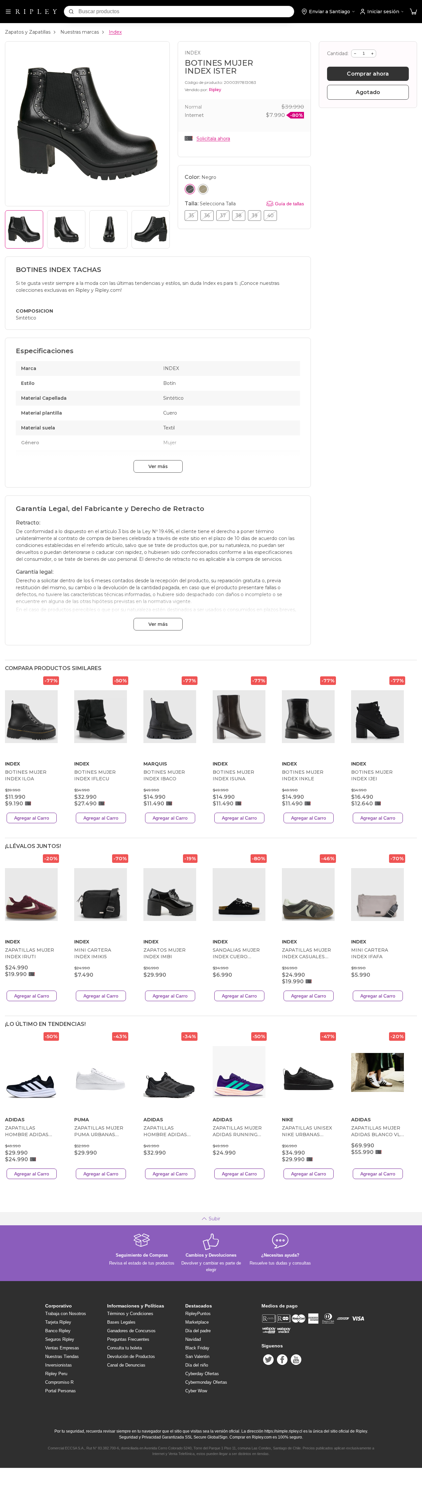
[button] (413, 12)
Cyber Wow (196, 1390)
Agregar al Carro (31, 818)
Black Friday (197, 1347)
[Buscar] (71, 11)
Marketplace (197, 1322)
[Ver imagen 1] (24, 229)
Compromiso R (59, 1382)
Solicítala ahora (213, 139)
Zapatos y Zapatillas (27, 32)
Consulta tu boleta (124, 1347)
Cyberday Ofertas (202, 1373)
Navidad (193, 1339)
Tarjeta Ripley (58, 1322)
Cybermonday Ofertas (206, 1382)
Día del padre (198, 1330)
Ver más (158, 466)
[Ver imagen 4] (151, 229)
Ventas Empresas (62, 1347)
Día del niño (196, 1365)
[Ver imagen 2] (66, 229)
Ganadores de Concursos (131, 1330)
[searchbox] (186, 11)
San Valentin (197, 1356)
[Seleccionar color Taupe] (203, 189)
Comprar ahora (368, 74)
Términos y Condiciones (130, 1313)
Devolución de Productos (131, 1356)
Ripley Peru (56, 1373)
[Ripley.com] (36, 11)
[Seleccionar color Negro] (190, 189)
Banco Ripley (58, 1330)
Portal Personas (60, 1390)
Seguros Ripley (59, 1339)
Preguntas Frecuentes (128, 1339)
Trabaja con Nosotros (65, 1313)
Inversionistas (58, 1365)
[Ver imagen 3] (108, 229)
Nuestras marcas (79, 32)
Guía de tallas (289, 203)
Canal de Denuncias (126, 1365)
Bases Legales (121, 1322)
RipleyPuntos (198, 1313)
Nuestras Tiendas (62, 1356)
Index (115, 32)
